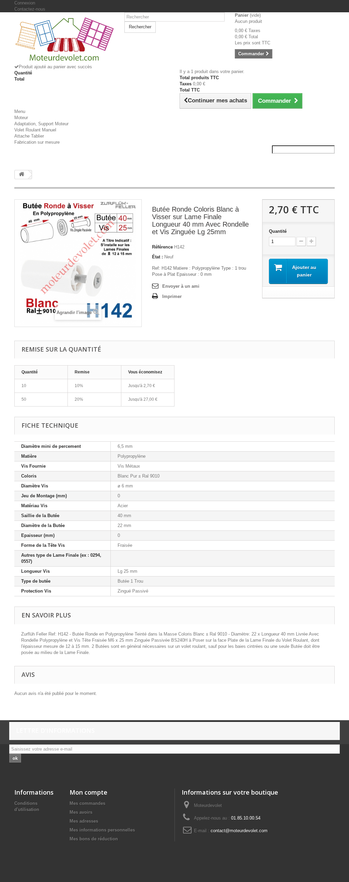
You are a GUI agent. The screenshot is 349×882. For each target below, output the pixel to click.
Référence (162, 247)
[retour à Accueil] (21, 174)
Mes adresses (84, 821)
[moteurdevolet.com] (64, 40)
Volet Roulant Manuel (35, 129)
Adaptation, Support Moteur (41, 123)
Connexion (24, 2)
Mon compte (88, 792)
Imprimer (172, 296)
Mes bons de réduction (94, 838)
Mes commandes (87, 803)
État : (157, 256)
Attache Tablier (29, 136)
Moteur (21, 117)
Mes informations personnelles (102, 830)
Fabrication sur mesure (37, 142)
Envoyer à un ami (180, 286)
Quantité (278, 231)
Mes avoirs (81, 812)
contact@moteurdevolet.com (239, 830)
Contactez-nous (29, 9)
